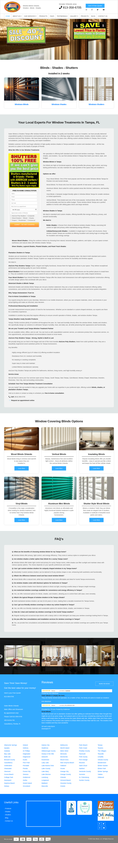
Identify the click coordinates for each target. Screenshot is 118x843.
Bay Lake (7, 754)
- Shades (7, 811)
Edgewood (26, 757)
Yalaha (100, 774)
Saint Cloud (83, 765)
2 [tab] (59, 54)
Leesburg (45, 777)
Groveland (26, 786)
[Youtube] (104, 10)
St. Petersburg (84, 777)
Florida (25, 768)
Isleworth (45, 757)
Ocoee (62, 768)
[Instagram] (86, 10)
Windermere (102, 763)
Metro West (64, 751)
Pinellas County (84, 751)
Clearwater (8, 768)
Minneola (63, 754)
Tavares (100, 748)
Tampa (100, 745)
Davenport (7, 780)
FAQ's (52, 16)
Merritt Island (64, 748)
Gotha (25, 780)
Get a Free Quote (95, 6)
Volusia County (103, 760)
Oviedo (62, 786)
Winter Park (102, 768)
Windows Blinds (22, 104)
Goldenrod (26, 777)
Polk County (83, 757)
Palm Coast (83, 748)
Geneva (25, 774)
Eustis (25, 760)
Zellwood (101, 777)
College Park (8, 777)
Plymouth (82, 754)
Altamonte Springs (10, 745)
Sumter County (84, 780)
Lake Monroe (46, 774)
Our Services (30, 16)
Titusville (101, 754)
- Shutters (7, 815)
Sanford (81, 768)
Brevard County (9, 760)
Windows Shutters (96, 104)
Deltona (25, 748)
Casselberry (8, 763)
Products (43, 16)
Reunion (82, 763)
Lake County (46, 768)
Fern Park (26, 763)
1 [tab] (56, 54)
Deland (25, 745)
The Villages (102, 751)
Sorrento (82, 774)
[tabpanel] (59, 39)
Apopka (6, 748)
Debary (6, 786)
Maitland (44, 783)
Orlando (63, 777)
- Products (7, 808)
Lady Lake (45, 763)
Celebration (8, 765)
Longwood (45, 780)
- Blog (6, 818)
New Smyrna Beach (67, 763)
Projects (85, 16)
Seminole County (85, 771)
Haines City (45, 745)
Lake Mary (45, 771)
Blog (93, 16)
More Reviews (104, 684)
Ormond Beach (65, 780)
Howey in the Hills (48, 754)
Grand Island (27, 783)
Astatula (7, 751)
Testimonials (62, 16)
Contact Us (102, 16)
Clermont (7, 771)
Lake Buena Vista (48, 765)
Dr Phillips (26, 751)
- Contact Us (8, 821)
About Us (16, 16)
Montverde (64, 757)
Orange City (64, 771)
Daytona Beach (9, 783)
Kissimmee (45, 760)
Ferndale (26, 765)
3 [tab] (61, 54)
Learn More (21, 468)
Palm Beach (83, 745)
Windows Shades (59, 104)
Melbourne (64, 745)
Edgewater (26, 754)
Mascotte (45, 786)
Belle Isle (7, 757)
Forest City (26, 771)
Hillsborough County (49, 751)
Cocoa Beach (8, 774)
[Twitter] (97, 10)
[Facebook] (91, 10)
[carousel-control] (4, 39)
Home (8, 16)
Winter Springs (103, 771)
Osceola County (65, 783)
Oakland (63, 765)
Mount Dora (64, 760)
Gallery (73, 16)
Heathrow (45, 748)
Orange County (65, 774)
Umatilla (100, 757)
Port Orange (83, 760)
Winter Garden (103, 765)
